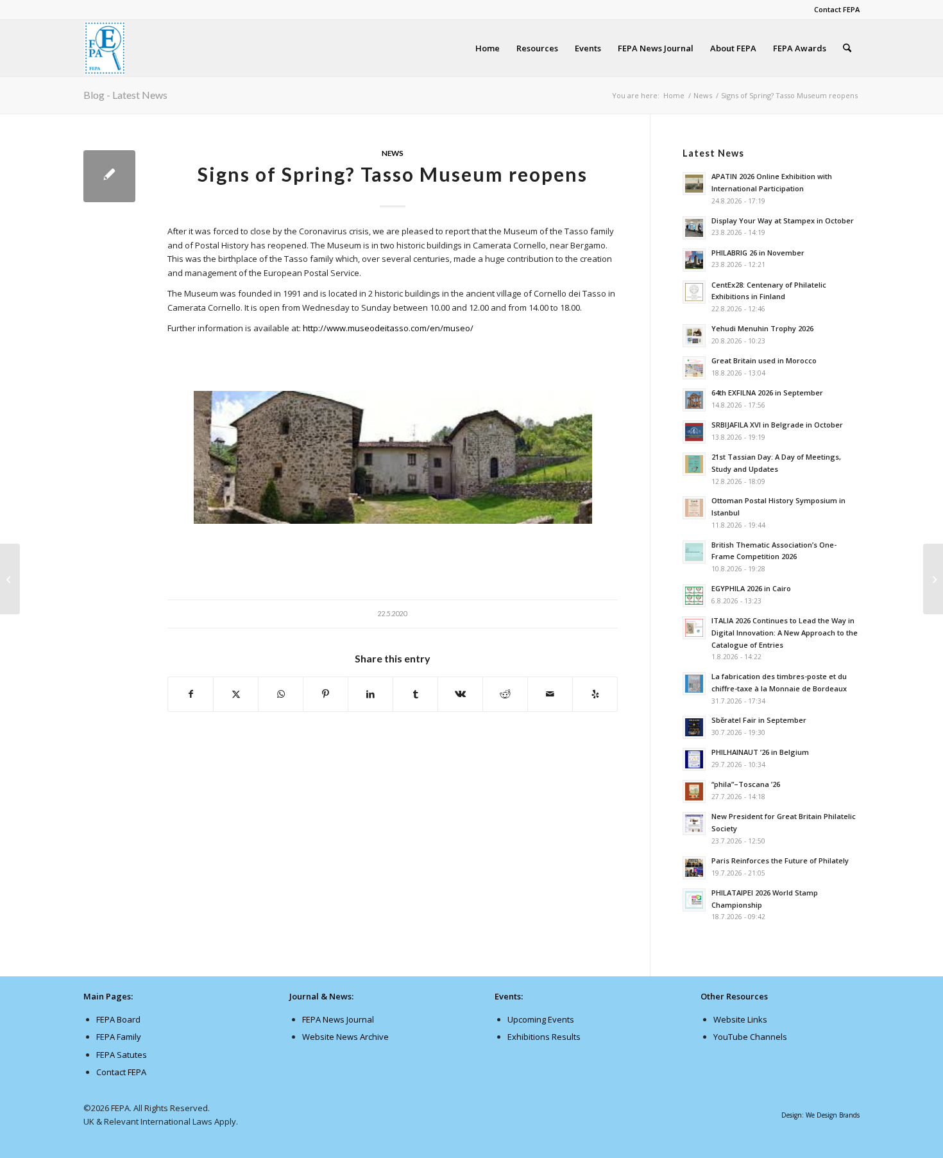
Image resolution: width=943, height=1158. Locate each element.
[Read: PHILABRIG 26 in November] (694, 260)
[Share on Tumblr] (415, 694)
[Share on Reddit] (505, 694)
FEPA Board (118, 1019)
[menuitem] (834, 9)
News (393, 152)
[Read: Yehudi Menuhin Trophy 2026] (694, 335)
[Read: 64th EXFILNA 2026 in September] (694, 399)
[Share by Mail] (550, 694)
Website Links (740, 1019)
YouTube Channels (750, 1036)
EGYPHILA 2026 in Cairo (751, 588)
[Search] (847, 48)
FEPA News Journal (338, 1019)
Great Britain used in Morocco (764, 360)
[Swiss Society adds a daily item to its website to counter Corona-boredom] (10, 579)
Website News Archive (345, 1036)
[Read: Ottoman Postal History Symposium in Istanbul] (694, 507)
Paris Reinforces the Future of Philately (780, 860)
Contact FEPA (837, 9)
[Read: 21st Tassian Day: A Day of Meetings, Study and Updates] (694, 464)
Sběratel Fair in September (758, 720)
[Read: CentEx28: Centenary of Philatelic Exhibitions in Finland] (694, 292)
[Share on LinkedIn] (370, 694)
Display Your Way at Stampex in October (782, 220)
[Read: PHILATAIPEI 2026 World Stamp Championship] (694, 900)
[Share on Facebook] (190, 694)
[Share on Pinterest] (325, 694)
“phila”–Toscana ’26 (745, 784)
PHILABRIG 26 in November (757, 252)
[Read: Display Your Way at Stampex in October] (694, 227)
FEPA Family (118, 1036)
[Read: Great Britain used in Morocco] (694, 367)
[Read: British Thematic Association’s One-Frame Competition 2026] (694, 552)
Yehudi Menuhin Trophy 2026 (762, 328)
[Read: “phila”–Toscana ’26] (694, 791)
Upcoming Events (540, 1019)
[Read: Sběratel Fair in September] (694, 727)
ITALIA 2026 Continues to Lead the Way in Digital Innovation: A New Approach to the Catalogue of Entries (784, 633)
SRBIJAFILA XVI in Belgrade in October (777, 424)
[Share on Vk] (460, 694)
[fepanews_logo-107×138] (105, 48)
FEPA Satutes (121, 1054)
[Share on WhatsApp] (281, 694)
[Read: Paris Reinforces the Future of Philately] (694, 867)
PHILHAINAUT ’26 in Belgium (760, 752)
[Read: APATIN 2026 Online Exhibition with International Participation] (694, 183)
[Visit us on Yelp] (595, 694)
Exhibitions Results (544, 1036)
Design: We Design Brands (820, 1114)
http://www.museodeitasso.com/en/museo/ (388, 328)
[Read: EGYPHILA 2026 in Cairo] (694, 595)
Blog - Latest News (125, 95)
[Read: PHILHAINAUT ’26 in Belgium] (694, 759)
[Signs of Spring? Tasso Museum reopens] (109, 176)
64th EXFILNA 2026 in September (767, 392)
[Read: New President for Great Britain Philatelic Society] (694, 823)
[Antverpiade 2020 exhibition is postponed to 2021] (933, 579)
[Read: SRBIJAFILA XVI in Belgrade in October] (694, 432)
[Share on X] (236, 694)
